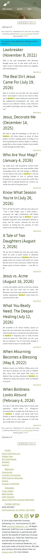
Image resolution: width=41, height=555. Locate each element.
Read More (37, 72)
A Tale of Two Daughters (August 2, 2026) (19, 241)
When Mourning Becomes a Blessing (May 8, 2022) (20, 357)
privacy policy (8, 552)
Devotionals (7, 472)
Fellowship (9, 488)
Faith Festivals (8, 497)
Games (29, 9)
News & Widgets (7, 9)
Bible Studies (7, 494)
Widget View (7, 456)
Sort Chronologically (24, 34)
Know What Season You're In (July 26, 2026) (19, 198)
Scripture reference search (19, 44)
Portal (7, 450)
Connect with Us (12, 504)
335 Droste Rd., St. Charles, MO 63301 (18, 510)
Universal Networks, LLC (17, 526)
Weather (19, 9)
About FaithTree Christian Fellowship (18, 499)
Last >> (33, 23)
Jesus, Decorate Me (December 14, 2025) (19, 123)
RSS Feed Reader (9, 459)
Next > (28, 23)
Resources (9, 469)
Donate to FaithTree (10, 483)
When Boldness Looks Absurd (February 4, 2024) (18, 395)
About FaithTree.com (11, 453)
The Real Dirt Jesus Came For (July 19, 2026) (19, 82)
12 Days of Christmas (11, 475)
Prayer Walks (7, 491)
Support (5, 465)
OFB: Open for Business (12, 478)
